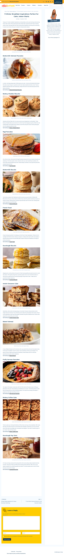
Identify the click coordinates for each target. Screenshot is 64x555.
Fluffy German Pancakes (14, 393)
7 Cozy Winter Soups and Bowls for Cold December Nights (34, 501)
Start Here (18, 5)
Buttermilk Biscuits (13, 203)
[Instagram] (48, 2)
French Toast (12, 241)
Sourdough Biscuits (13, 279)
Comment (5, 515)
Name (4, 533)
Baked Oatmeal (12, 355)
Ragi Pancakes (12, 165)
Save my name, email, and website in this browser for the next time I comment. (18, 536)
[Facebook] (46, 2)
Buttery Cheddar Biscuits (14, 127)
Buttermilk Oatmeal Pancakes (15, 89)
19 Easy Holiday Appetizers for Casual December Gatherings (8, 501)
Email (24, 533)
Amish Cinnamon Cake (14, 317)
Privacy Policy (18, 551)
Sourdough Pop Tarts (13, 469)
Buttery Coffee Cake (13, 431)
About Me (46, 5)
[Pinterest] (50, 2)
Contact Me (13, 551)
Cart (43, 1)
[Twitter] (52, 2)
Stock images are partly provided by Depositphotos (16, 553)
